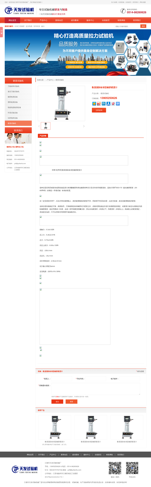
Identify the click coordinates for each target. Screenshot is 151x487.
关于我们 (28, 20)
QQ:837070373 (19, 151)
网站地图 (143, 2)
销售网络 (121, 20)
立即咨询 (99, 110)
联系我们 (135, 2)
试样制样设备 (13, 118)
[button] (39, 126)
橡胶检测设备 (13, 97)
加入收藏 (114, 2)
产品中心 (43, 20)
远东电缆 (29, 26)
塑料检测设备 (13, 102)
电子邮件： (115, 378)
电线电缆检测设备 (14, 107)
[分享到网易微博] (113, 103)
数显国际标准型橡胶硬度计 (55, 441)
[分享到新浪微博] (99, 103)
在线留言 (128, 2)
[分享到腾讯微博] (103, 103)
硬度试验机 (60, 80)
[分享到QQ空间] (94, 103)
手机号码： (80, 378)
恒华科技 (37, 26)
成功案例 (74, 20)
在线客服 (121, 2)
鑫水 (43, 26)
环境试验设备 (13, 112)
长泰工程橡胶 (20, 26)
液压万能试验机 (13, 91)
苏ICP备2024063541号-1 (54, 477)
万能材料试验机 (13, 86)
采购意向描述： (44, 385)
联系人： (47, 378)
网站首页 (12, 20)
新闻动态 (59, 20)
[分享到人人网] (108, 103)
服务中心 (90, 20)
